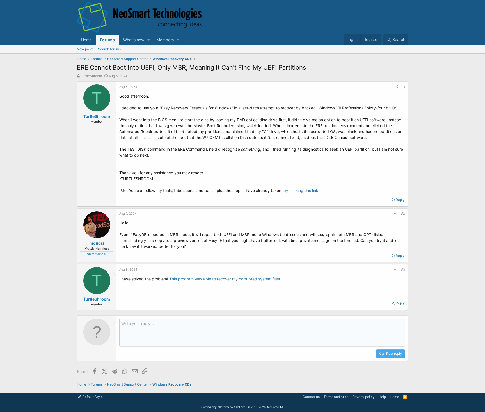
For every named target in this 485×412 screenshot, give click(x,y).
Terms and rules (336, 397)
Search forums (109, 49)
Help (382, 397)
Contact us (311, 397)
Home (86, 39)
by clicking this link (300, 190)
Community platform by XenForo (242, 407)
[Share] (396, 87)
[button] (148, 40)
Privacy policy (363, 397)
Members (165, 39)
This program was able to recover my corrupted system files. (225, 278)
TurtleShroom (91, 76)
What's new (133, 39)
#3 (403, 269)
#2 (403, 214)
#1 (403, 87)
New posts (85, 49)
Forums (107, 39)
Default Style (92, 397)
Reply (400, 200)
